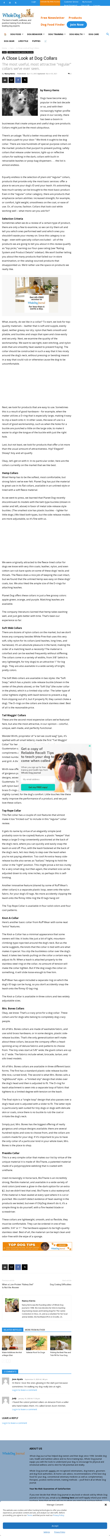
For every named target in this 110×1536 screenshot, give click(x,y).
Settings (47, 1532)
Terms (29, 1515)
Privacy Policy (58, 1515)
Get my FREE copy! (38, 787)
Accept (55, 1525)
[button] (105, 1504)
